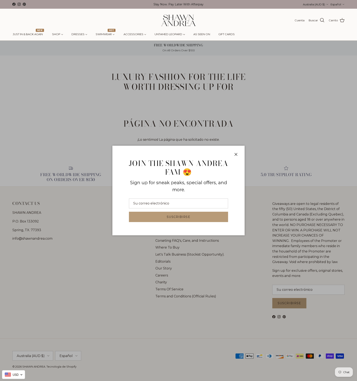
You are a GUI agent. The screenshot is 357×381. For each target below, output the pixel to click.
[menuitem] (28, 34)
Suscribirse (178, 217)
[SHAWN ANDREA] (178, 20)
